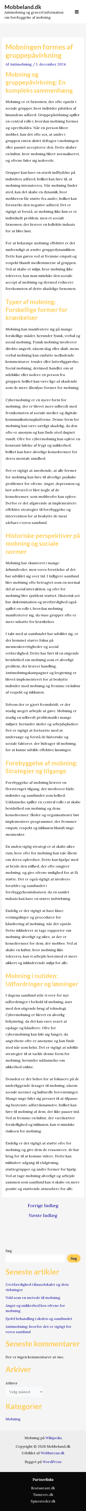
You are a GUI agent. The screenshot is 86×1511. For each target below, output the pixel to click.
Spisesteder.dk (43, 1501)
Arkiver (12, 1383)
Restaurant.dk (43, 1488)
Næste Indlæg (43, 1215)
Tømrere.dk (43, 1494)
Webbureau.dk (52, 1453)
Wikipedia (53, 1438)
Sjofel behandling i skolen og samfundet (39, 1318)
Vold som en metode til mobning (33, 1297)
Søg (9, 1251)
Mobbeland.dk (22, 7)
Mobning (13, 1419)
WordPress (52, 1462)
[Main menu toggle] (77, 12)
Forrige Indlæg (43, 1205)
